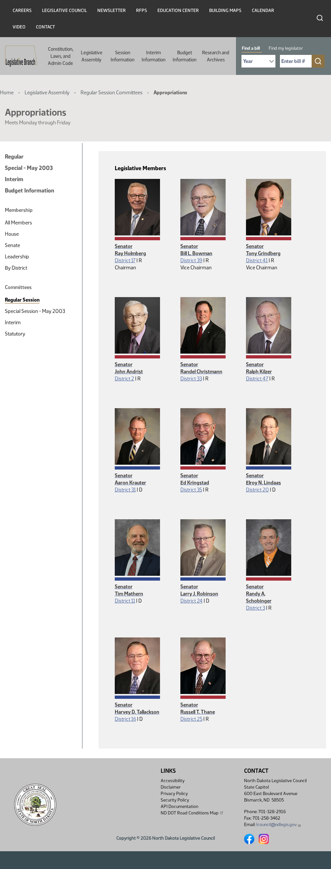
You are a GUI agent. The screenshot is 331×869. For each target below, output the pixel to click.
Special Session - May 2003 (35, 311)
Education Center (178, 10)
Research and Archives (215, 56)
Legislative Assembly (91, 56)
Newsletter (111, 10)
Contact (45, 27)
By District (16, 268)
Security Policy (175, 800)
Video (19, 27)
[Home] (19, 56)
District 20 (257, 490)
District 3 (255, 608)
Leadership (17, 256)
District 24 (191, 601)
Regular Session (22, 300)
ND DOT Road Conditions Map (190, 813)
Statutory (15, 334)
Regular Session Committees (111, 92)
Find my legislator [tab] (286, 48)
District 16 (125, 719)
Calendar (263, 10)
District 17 (125, 260)
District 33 (191, 379)
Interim (14, 179)
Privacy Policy (174, 793)
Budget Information (185, 56)
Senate (12, 245)
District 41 (257, 260)
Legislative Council (64, 10)
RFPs (141, 10)
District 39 (191, 260)
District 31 (125, 490)
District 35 (191, 490)
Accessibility (173, 780)
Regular (14, 156)
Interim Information (154, 56)
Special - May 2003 (29, 167)
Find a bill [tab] (251, 48)
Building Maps (225, 10)
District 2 (124, 379)
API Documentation (179, 806)
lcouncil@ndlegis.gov (276, 824)
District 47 (257, 379)
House (12, 234)
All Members (18, 223)
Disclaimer (171, 787)
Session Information (122, 56)
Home (7, 92)
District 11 (125, 601)
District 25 (191, 719)
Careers (22, 10)
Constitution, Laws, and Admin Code (60, 56)
